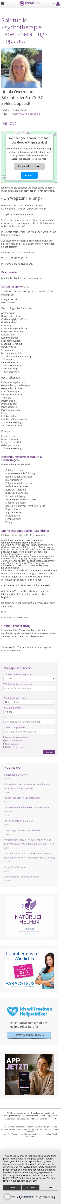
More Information (29, 166)
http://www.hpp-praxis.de (26, 113)
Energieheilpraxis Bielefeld (18, 820)
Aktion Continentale (40, 1118)
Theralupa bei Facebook (42, 1113)
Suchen (49, 752)
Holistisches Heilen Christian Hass (22, 797)
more (48, 1187)
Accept (29, 175)
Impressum (52, 1115)
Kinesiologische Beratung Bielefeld (22, 830)
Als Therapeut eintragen (18, 1113)
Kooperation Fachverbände (16, 1118)
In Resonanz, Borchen (15, 774)
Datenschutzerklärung (35, 1115)
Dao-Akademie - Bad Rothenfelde (21, 876)
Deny (12, 1187)
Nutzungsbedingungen (12, 1115)
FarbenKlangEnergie (14, 867)
